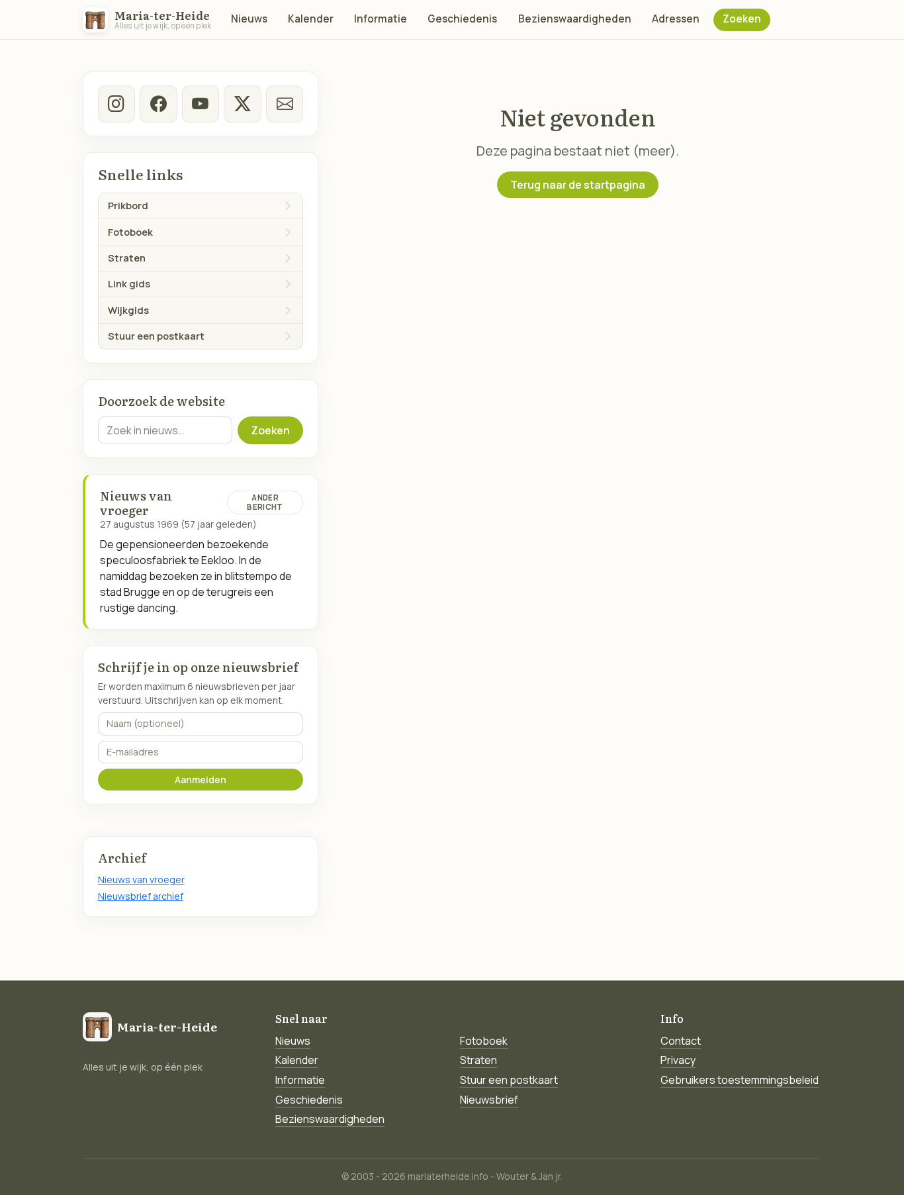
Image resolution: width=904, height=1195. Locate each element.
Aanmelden (200, 779)
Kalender (311, 19)
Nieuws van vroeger (141, 879)
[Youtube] (200, 103)
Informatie (380, 19)
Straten (478, 1060)
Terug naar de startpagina (577, 184)
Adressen (676, 19)
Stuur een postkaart (509, 1080)
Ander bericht (265, 502)
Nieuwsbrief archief (140, 896)
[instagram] (116, 103)
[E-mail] (284, 103)
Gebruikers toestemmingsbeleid (739, 1080)
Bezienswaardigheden (574, 19)
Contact (680, 1040)
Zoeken (742, 19)
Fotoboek (484, 1040)
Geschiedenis (462, 19)
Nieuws (249, 19)
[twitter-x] (242, 103)
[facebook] (158, 103)
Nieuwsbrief (489, 1099)
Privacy (678, 1060)
